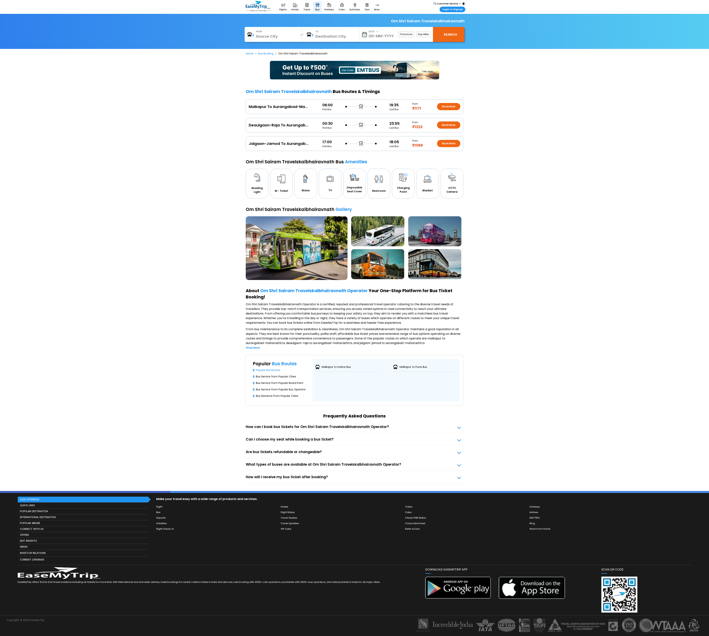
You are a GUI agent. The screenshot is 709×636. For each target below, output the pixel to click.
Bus (158, 512)
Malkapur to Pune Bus (413, 367)
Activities (161, 523)
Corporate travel (415, 523)
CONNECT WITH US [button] (32, 529)
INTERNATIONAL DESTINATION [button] (38, 517)
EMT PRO (535, 518)
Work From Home (540, 529)
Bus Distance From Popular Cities (277, 396)
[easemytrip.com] (258, 10)
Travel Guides (289, 518)
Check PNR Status (415, 518)
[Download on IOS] (532, 598)
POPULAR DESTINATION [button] (34, 511)
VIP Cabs (286, 529)
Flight (159, 506)
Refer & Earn (412, 529)
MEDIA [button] (24, 547)
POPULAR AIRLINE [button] (30, 523)
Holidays (535, 506)
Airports (161, 518)
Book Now (448, 106)
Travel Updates (290, 523)
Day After (423, 34)
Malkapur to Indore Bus (336, 367)
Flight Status (288, 512)
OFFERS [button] (24, 535)
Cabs (408, 512)
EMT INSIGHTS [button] (28, 541)
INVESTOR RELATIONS (33, 553)
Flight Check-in (165, 529)
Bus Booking (265, 53)
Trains (408, 506)
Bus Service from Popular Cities (276, 376)
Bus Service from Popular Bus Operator (281, 389)
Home (250, 53)
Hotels (284, 506)
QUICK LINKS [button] (27, 505)
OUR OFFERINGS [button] (29, 499)
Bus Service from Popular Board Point (279, 383)
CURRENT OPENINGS (32, 559)
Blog (532, 523)
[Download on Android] (458, 598)
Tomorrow (406, 34)
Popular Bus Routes (268, 370)
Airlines (534, 512)
